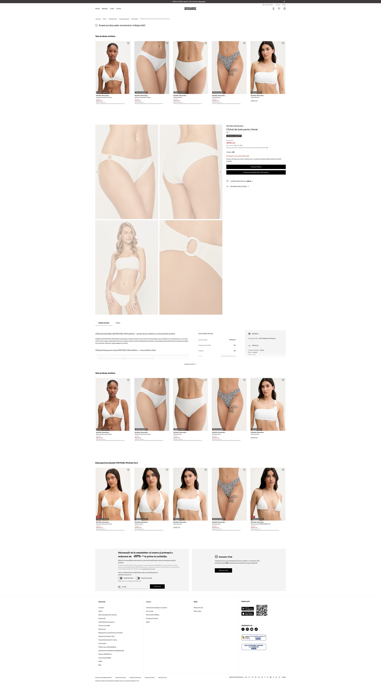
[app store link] (247, 613)
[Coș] (284, 8)
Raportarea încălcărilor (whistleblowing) (111, 650)
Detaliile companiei (135, 677)
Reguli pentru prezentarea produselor (110, 633)
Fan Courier (149, 611)
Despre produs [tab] (103, 323)
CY (249, 677)
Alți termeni (102, 629)
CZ (252, 677)
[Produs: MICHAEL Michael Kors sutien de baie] (267, 67)
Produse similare (256, 167)
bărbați (105, 9)
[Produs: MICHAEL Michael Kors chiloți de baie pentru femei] (151, 67)
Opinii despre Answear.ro (106, 622)
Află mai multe (223, 570)
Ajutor (100, 611)
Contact (101, 608)
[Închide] (284, 1)
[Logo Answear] (190, 8)
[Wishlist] (279, 8)
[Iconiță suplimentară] (253, 638)
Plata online (197, 611)
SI (273, 677)
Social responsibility (104, 658)
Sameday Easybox (152, 618)
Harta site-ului (162, 677)
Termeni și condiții (104, 625)
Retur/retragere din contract (107, 615)
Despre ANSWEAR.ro (105, 654)
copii (112, 9)
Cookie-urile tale (149, 677)
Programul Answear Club (106, 636)
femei (97, 9)
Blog (99, 665)
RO (271, 677)
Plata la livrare (198, 608)
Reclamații (101, 618)
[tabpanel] (190, 345)
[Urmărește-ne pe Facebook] (243, 629)
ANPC (100, 661)
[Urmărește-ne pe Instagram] (247, 629)
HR (259, 677)
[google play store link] (247, 609)
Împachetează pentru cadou (107, 640)
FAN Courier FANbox (152, 615)
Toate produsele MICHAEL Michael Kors (256, 172)
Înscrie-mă (157, 586)
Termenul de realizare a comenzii (156, 608)
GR (255, 677)
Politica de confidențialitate (107, 647)
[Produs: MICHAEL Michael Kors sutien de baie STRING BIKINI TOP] (267, 494)
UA (279, 677)
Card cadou (102, 643)
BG (246, 677)
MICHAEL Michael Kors (234, 126)
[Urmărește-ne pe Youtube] (251, 629)
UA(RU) (284, 677)
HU (262, 677)
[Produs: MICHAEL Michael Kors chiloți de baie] (190, 67)
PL (267, 677)
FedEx (148, 622)
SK (276, 677)
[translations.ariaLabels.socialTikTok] (256, 629)
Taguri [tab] (118, 323)
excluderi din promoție (148, 569)
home (118, 9)
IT (264, 677)
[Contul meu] (273, 8)
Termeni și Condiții (120, 677)
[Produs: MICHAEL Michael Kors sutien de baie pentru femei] (113, 67)
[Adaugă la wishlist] (128, 43)
